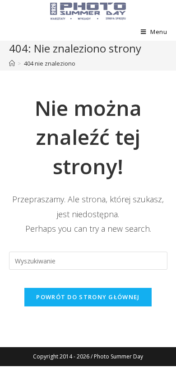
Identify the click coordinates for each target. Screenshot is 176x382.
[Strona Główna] (12, 63)
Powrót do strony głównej (87, 297)
